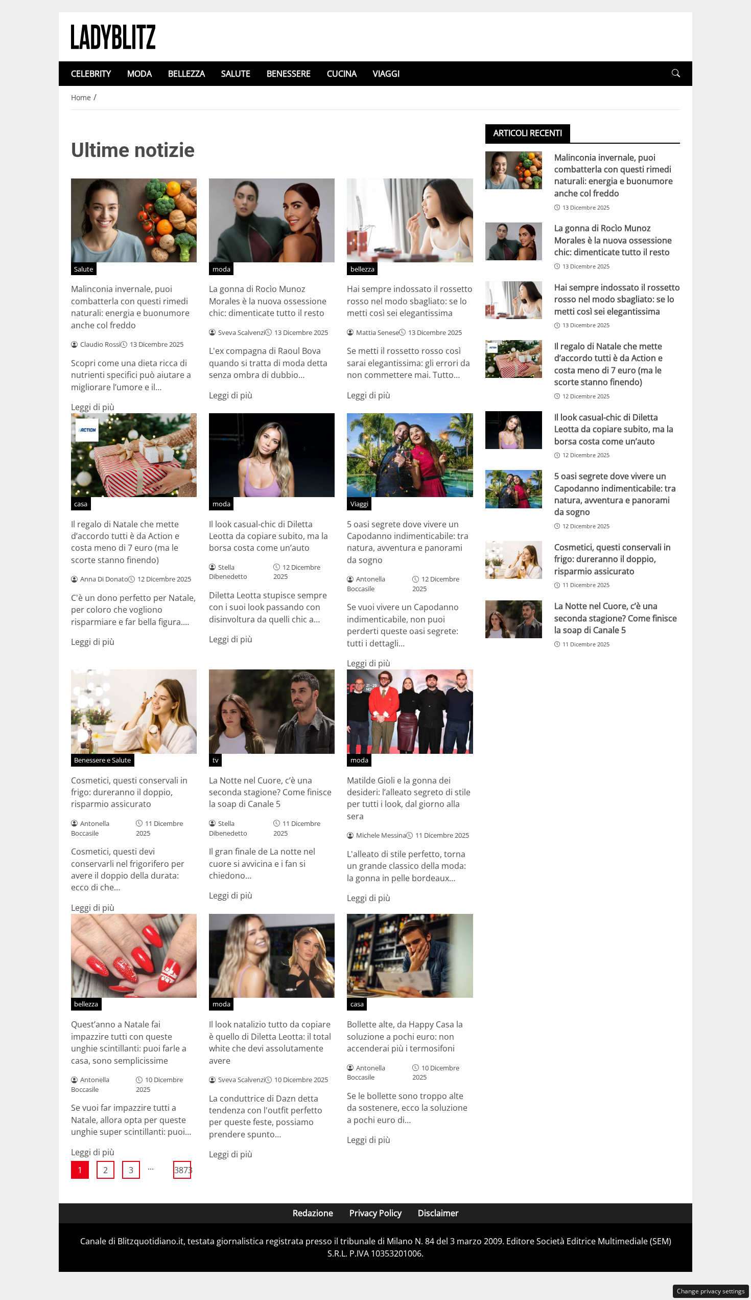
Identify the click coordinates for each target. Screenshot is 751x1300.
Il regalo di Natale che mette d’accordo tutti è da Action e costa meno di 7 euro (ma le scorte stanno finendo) (125, 542)
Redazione (313, 1213)
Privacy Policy (375, 1213)
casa (80, 503)
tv (216, 760)
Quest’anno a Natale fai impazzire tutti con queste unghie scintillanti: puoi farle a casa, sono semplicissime (128, 1042)
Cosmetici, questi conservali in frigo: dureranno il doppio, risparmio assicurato (129, 792)
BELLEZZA (186, 73)
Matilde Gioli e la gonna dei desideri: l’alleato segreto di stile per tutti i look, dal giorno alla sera (409, 798)
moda (221, 269)
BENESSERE (289, 73)
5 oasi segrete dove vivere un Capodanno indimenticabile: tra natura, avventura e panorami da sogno (407, 542)
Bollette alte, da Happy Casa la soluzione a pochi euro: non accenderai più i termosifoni (405, 1036)
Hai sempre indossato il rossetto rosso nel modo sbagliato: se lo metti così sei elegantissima (410, 301)
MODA (139, 73)
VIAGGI (386, 73)
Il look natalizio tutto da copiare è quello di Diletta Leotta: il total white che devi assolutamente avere (270, 1042)
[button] (676, 73)
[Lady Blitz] (113, 35)
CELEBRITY (91, 73)
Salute (83, 269)
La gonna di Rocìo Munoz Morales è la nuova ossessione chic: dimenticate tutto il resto (267, 301)
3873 (182, 1170)
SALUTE (235, 73)
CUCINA (342, 73)
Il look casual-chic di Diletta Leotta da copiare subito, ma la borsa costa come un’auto (268, 536)
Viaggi (359, 503)
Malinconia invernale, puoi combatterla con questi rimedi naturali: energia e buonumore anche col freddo (130, 306)
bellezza (362, 269)
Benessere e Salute (102, 760)
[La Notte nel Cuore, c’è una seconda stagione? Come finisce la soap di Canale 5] (513, 619)
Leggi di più (92, 407)
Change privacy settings (711, 1291)
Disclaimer (438, 1213)
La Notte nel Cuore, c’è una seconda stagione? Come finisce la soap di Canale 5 (270, 792)
